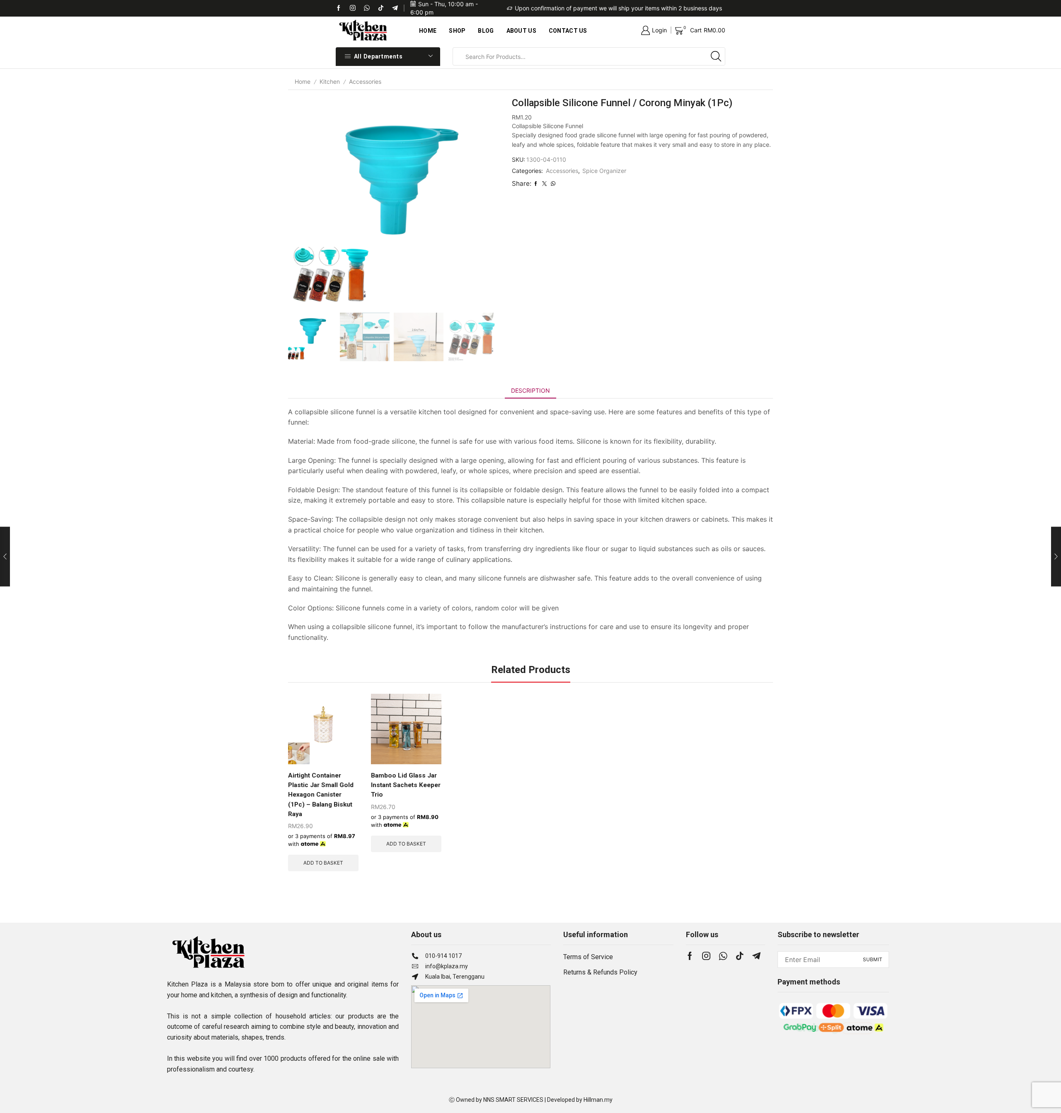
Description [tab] (530, 390)
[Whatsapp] (367, 8)
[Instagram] (706, 956)
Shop (457, 30)
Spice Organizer (604, 170)
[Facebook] (339, 8)
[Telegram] (395, 8)
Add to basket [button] (323, 863)
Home (427, 30)
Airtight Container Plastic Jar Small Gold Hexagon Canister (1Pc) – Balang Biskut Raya (321, 794)
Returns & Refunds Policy (600, 972)
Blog (486, 30)
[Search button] (716, 56)
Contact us (568, 30)
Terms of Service (588, 957)
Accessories (365, 81)
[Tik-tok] (353, 8)
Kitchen (330, 81)
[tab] (530, 391)
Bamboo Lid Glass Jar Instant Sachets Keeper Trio (406, 785)
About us (521, 30)
